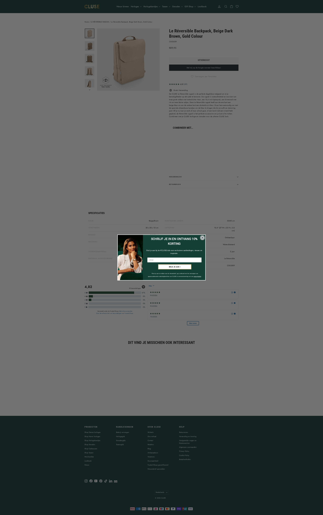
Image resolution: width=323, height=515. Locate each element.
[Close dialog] (202, 238)
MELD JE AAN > (175, 267)
